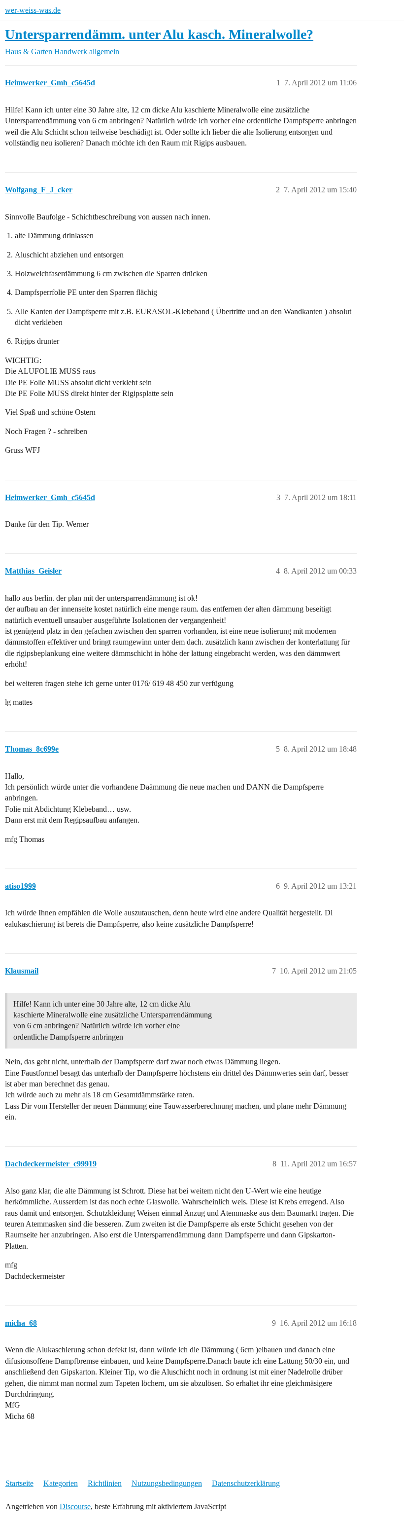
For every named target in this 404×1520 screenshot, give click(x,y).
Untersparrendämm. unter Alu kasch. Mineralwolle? (159, 34)
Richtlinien (105, 1483)
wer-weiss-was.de (33, 10)
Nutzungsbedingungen (167, 1483)
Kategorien (60, 1483)
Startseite (19, 1483)
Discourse (75, 1506)
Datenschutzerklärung (246, 1483)
